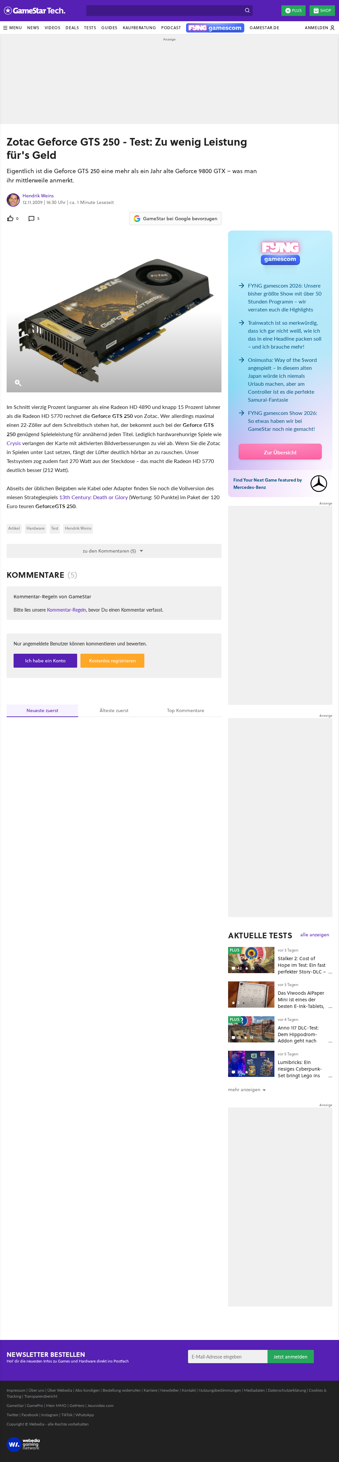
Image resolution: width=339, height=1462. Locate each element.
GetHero (77, 1405)
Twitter (13, 1415)
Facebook (30, 1415)
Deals (72, 28)
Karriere (150, 1390)
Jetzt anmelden (291, 1356)
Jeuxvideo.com (100, 1405)
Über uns (36, 1390)
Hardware (35, 528)
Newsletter (169, 1390)
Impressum (16, 1390)
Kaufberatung (139, 28)
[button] (12, 28)
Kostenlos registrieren (112, 660)
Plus (297, 10)
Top (185, 710)
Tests (90, 28)
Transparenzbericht (40, 1396)
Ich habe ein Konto (45, 660)
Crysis (14, 443)
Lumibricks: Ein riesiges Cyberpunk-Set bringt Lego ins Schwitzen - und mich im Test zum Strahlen (302, 1075)
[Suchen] (247, 10)
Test (54, 528)
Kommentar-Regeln (66, 609)
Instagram (49, 1415)
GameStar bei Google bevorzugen (180, 218)
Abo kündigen (87, 1390)
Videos (53, 28)
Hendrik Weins (38, 196)
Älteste (114, 710)
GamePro (35, 1405)
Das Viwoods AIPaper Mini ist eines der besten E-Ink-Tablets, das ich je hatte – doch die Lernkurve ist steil (302, 1009)
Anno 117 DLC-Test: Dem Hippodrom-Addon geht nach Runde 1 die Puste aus (302, 1037)
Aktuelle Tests (260, 935)
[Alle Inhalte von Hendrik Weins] (13, 200)
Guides (109, 28)
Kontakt (189, 1390)
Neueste (42, 710)
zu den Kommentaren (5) (109, 551)
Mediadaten (254, 1390)
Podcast (171, 28)
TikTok (67, 1415)
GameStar (15, 1405)
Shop (325, 10)
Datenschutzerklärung (287, 1390)
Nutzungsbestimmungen (220, 1390)
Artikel (14, 528)
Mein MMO (56, 1405)
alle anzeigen (314, 935)
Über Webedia (59, 1390)
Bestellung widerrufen (122, 1390)
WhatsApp (84, 1415)
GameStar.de (264, 28)
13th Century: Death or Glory (93, 497)
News (33, 28)
